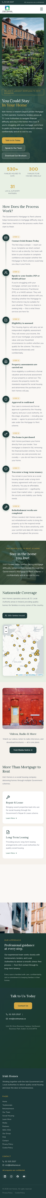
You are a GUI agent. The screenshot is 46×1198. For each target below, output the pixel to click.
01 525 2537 (10, 1161)
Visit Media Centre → (23, 750)
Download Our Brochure (15, 155)
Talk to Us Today (12, 140)
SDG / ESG (6, 1130)
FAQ (4, 1137)
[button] (6, 628)
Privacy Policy (7, 1144)
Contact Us (23, 1005)
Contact (5, 1140)
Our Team (6, 1112)
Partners (5, 1126)
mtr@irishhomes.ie (12, 1165)
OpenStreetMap (30, 675)
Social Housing (8, 1116)
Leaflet (20, 675)
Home (4, 1101)
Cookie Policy (7, 1148)
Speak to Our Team (13, 148)
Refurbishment (8, 1108)
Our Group (6, 1133)
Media (4, 1123)
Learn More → (11, 818)
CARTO (40, 675)
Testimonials (7, 1105)
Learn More (6, 1119)
